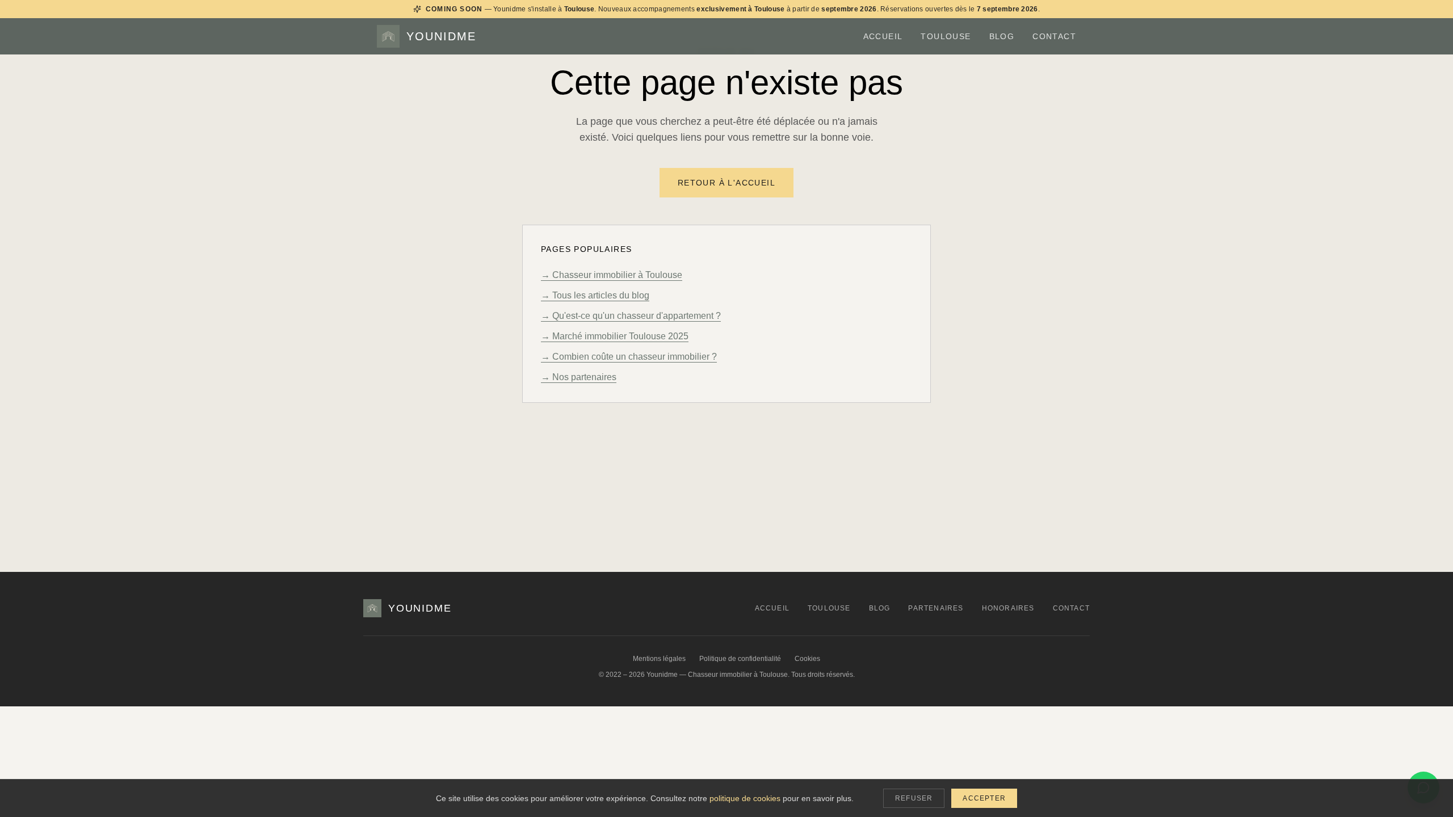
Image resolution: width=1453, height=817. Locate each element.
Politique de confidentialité (740, 659)
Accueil (883, 36)
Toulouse (946, 36)
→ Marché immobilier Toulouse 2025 (614, 336)
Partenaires (935, 608)
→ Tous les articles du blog (595, 295)
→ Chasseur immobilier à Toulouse (611, 275)
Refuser (914, 798)
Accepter (984, 798)
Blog (1002, 36)
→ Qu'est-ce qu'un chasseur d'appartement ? (631, 316)
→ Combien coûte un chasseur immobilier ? (629, 356)
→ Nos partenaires (578, 377)
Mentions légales (659, 659)
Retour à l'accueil (726, 182)
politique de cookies (744, 798)
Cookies (807, 659)
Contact (1054, 36)
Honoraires (1008, 608)
